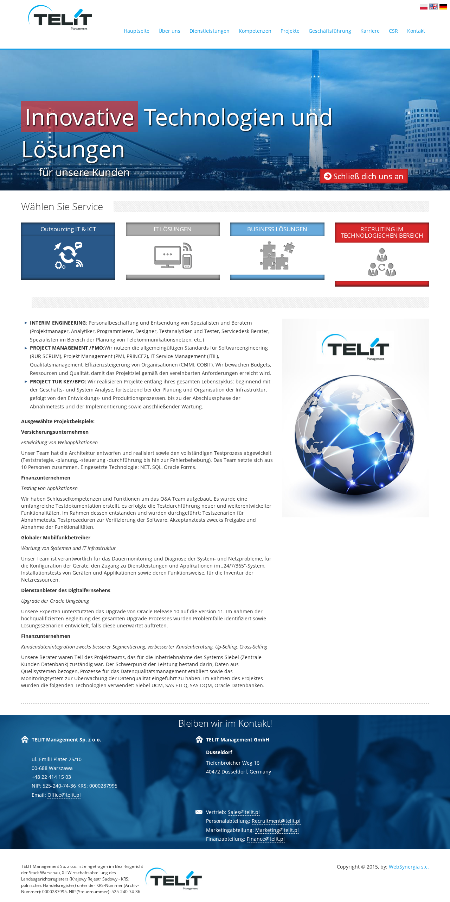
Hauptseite (136, 30)
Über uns (169, 30)
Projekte (290, 30)
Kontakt (416, 30)
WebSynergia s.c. (409, 866)
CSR (393, 30)
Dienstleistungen (209, 30)
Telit (60, 18)
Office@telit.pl (64, 794)
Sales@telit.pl (244, 812)
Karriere (370, 30)
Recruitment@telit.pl (276, 821)
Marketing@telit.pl (277, 830)
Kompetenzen (255, 30)
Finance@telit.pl (266, 838)
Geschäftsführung (330, 30)
